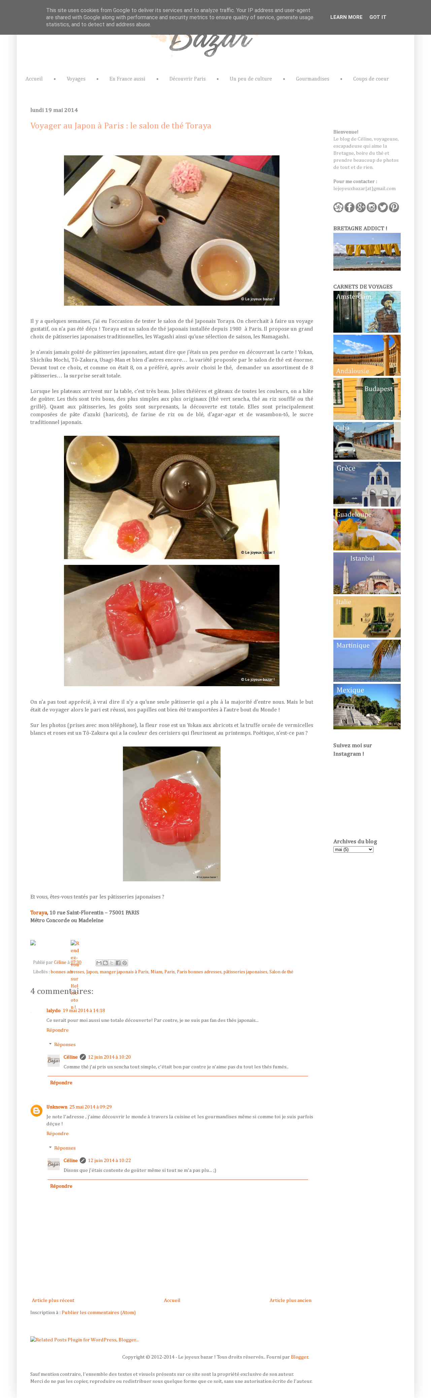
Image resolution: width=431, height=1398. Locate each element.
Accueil (34, 79)
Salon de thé (281, 972)
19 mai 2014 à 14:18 (84, 1010)
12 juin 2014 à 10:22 (109, 1160)
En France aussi (127, 79)
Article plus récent (53, 1300)
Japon (92, 972)
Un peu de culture (251, 79)
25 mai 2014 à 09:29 (90, 1107)
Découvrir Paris (187, 79)
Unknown (56, 1107)
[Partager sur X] (111, 963)
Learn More (346, 17)
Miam (156, 972)
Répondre (57, 1030)
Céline (60, 962)
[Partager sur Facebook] (118, 963)
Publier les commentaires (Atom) (99, 1312)
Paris (169, 972)
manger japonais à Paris (124, 972)
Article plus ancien (290, 1300)
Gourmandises (312, 79)
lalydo (53, 1010)
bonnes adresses (67, 972)
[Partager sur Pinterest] (124, 963)
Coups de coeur (371, 79)
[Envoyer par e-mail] (99, 963)
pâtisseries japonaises (245, 972)
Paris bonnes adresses (199, 972)
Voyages (76, 79)
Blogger (299, 1357)
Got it (378, 17)
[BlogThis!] (105, 963)
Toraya (38, 913)
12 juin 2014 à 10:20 (109, 1057)
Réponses (65, 1044)
